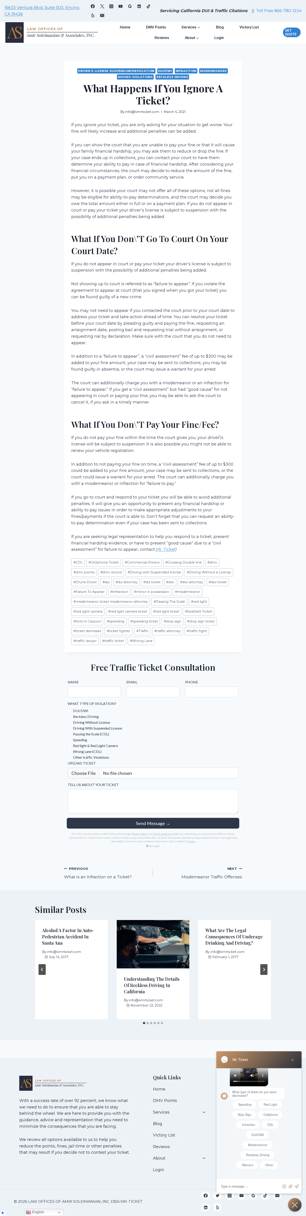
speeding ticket (144, 621)
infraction (119, 592)
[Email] (102, 15)
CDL (78, 562)
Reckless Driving (172, 77)
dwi (170, 582)
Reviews (162, 37)
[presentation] (153, 944)
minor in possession (151, 592)
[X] (102, 6)
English (37, 1212)
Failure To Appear (89, 592)
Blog (220, 27)
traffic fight (197, 631)
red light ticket (166, 611)
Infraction (186, 71)
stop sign (172, 621)
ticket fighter (118, 631)
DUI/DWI (165, 71)
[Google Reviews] (130, 6)
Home (125, 27)
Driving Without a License (209, 572)
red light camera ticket (127, 611)
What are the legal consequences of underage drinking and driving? (234, 936)
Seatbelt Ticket (198, 611)
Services (161, 1112)
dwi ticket (218, 582)
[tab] (144, 1023)
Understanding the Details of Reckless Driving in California (151, 985)
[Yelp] (93, 15)
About (159, 1158)
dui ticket (151, 582)
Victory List (249, 27)
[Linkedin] (139, 6)
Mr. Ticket (165, 549)
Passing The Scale (169, 602)
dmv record (111, 572)
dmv (212, 562)
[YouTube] (120, 6)
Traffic (142, 631)
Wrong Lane (141, 641)
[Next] (263, 969)
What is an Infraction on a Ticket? (98, 873)
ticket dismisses (87, 631)
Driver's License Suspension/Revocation (116, 71)
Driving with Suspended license (154, 572)
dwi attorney (191, 582)
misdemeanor (187, 592)
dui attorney (127, 582)
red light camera (87, 611)
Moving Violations (135, 77)
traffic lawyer (85, 641)
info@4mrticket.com (142, 112)
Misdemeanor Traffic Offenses (211, 873)
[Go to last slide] (42, 969)
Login (219, 37)
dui (106, 582)
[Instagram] (111, 6)
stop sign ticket (201, 621)
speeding (115, 621)
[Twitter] (217, 1196)
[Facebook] (93, 6)
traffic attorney (167, 631)
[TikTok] (148, 6)
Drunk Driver (85, 582)
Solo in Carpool (87, 621)
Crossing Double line (183, 562)
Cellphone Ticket (103, 562)
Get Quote (291, 32)
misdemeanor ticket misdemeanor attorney (110, 602)
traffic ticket (113, 641)
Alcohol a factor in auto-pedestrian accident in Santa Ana (68, 936)
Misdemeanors (213, 71)
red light (199, 602)
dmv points (84, 572)
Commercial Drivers (142, 562)
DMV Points (156, 27)
